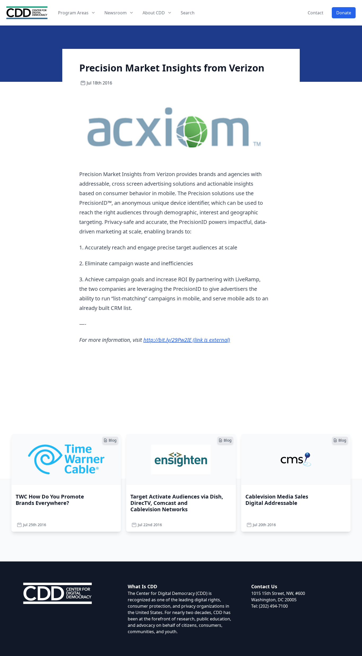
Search (188, 13)
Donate (343, 13)
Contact (315, 13)
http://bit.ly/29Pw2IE (186, 339)
